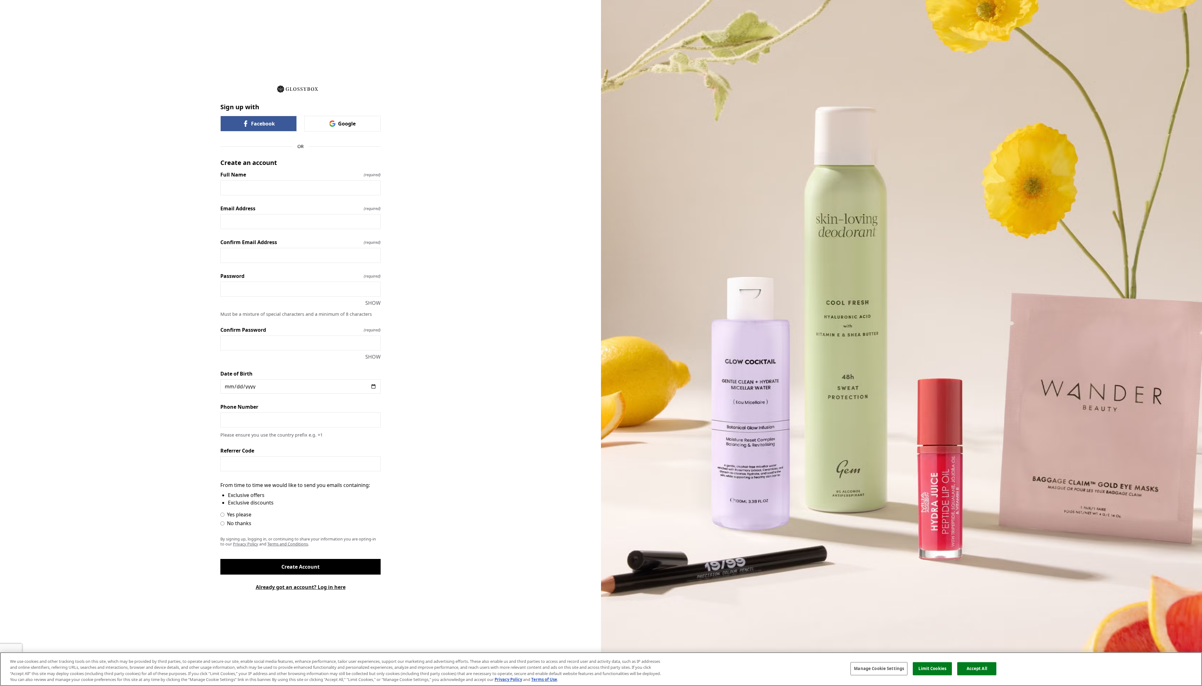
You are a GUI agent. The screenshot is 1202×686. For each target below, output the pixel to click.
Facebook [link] (263, 123)
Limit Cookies (932, 668)
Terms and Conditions (287, 544)
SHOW (373, 302)
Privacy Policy (245, 544)
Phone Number (239, 407)
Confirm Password (300, 330)
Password (300, 276)
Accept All (977, 668)
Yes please (239, 514)
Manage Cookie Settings (879, 668)
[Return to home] (300, 88)
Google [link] (347, 123)
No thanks (239, 523)
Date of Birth (236, 374)
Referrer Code (237, 451)
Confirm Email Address (300, 242)
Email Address (300, 208)
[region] (601, 669)
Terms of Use (544, 679)
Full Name (300, 175)
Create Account (300, 566)
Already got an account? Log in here (301, 587)
